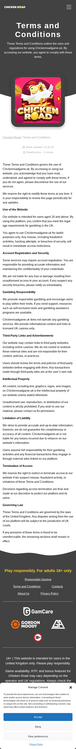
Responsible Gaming (38, 579)
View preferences (38, 736)
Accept (38, 716)
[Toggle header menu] (69, 7)
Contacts (57, 586)
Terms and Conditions (26, 586)
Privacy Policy (36, 744)
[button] (70, 687)
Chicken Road (12, 137)
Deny (38, 726)
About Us (23, 593)
